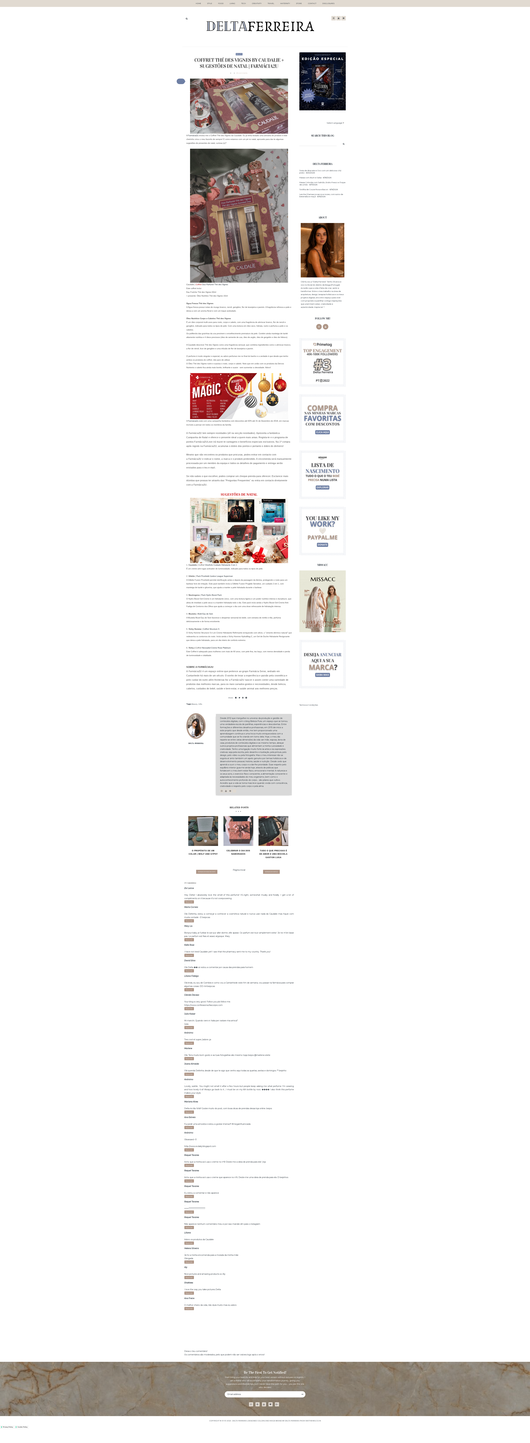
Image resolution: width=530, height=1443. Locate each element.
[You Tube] (325, 326)
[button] (181, 81)
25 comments (241, 73)
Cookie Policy (22, 1427)
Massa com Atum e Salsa (310, 177)
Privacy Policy (8, 1427)
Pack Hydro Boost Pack (211, 595)
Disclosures (328, 3)
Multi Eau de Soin (205, 614)
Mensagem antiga (271, 872)
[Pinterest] (258, 1404)
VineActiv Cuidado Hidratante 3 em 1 (221, 565)
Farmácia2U (195, 433)
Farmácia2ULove (203, 442)
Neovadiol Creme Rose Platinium (216, 648)
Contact (312, 3)
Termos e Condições (308, 705)
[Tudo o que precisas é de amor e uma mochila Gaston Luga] (273, 831)
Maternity (285, 3)
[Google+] (278, 1404)
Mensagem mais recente (206, 872)
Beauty (239, 54)
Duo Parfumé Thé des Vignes (215, 284)
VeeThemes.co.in (313, 1421)
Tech (243, 3)
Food (221, 3)
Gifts (200, 704)
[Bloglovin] (271, 1404)
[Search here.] (186, 18)
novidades (248, 433)
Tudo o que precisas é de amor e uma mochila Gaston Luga (273, 854)
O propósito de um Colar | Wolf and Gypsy (203, 852)
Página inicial (239, 870)
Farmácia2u (193, 135)
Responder (189, 902)
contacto (266, 454)
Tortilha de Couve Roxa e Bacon (313, 189)
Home (198, 3)
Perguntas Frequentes (238, 480)
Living (232, 3)
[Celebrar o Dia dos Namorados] (238, 831)
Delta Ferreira (196, 743)
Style (209, 3)
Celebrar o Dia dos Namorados (238, 852)
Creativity (257, 3)
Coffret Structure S (211, 629)
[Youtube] (265, 1404)
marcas (215, 684)
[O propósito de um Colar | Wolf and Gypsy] (203, 831)
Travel (271, 3)
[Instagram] (319, 326)
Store (299, 3)
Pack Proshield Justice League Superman (214, 576)
